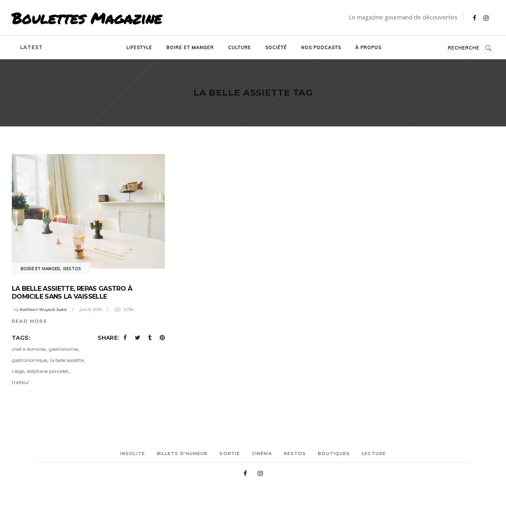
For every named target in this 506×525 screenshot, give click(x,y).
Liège (18, 371)
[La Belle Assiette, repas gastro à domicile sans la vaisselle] (88, 211)
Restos (72, 268)
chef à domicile (28, 349)
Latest (31, 47)
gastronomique (29, 360)
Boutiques (334, 453)
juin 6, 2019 (90, 309)
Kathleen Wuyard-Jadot (43, 309)
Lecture (374, 453)
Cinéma (262, 453)
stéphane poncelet (47, 371)
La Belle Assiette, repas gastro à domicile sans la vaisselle (72, 292)
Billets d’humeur (182, 453)
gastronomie (63, 349)
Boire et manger (40, 268)
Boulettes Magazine (87, 17)
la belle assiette (66, 360)
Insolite (132, 453)
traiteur (20, 382)
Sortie (229, 453)
